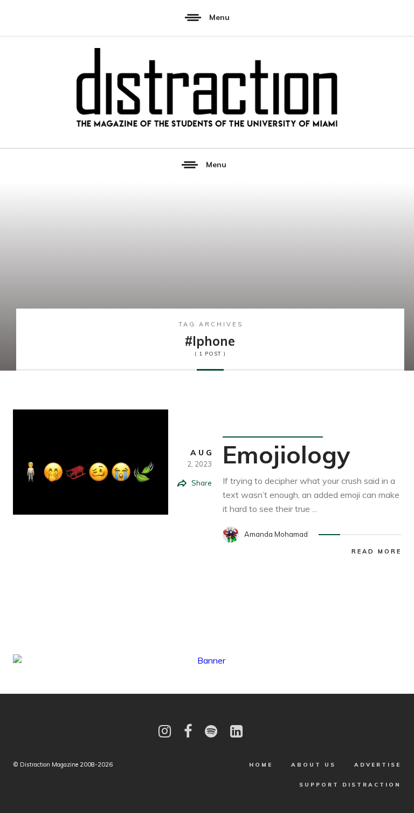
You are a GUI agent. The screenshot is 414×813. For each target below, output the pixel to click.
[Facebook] (188, 731)
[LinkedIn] (236, 731)
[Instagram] (164, 731)
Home (261, 764)
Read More (376, 551)
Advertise (377, 764)
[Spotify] (211, 731)
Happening (280, 422)
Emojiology (286, 454)
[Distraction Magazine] (207, 88)
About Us (313, 764)
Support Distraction (350, 784)
